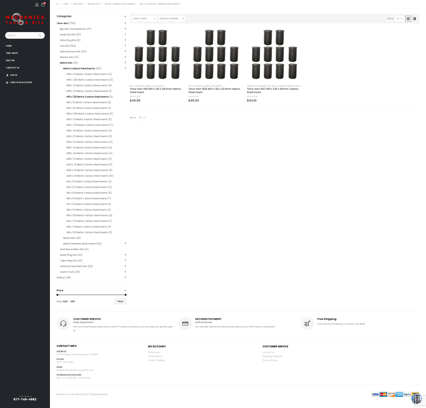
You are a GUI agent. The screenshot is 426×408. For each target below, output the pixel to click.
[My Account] (37, 5)
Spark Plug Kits (68, 255)
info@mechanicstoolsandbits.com (75, 370)
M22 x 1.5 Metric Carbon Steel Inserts (87, 170)
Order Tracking (156, 360)
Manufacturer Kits (70, 51)
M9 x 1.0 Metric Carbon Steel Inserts (87, 226)
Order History (155, 356)
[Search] (40, 35)
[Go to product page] (157, 54)
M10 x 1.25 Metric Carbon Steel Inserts (88, 79)
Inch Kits (64, 46)
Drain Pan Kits (67, 34)
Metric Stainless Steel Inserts (79, 243)
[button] (408, 18)
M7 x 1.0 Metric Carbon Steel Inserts (87, 204)
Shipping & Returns (273, 356)
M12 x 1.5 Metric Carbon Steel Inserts (87, 119)
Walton (10, 60)
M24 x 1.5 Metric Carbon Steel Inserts (87, 175)
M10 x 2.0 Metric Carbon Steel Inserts (87, 91)
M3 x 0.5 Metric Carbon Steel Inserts (87, 181)
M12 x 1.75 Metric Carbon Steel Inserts (88, 125)
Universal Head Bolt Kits (73, 266)
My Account (154, 352)
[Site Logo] (25, 19)
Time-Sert (62, 23)
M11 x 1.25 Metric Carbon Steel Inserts (147, 86)
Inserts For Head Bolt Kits (259, 86)
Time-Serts (12, 53)
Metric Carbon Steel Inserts (79, 68)
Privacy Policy (270, 360)
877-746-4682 (24, 399)
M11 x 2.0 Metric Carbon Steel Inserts (87, 108)
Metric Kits (66, 62)
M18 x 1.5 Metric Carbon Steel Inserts (87, 159)
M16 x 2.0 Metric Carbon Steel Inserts (87, 153)
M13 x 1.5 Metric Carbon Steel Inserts (87, 130)
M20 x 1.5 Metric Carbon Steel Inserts (87, 164)
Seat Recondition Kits (72, 249)
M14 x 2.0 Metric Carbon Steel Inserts (87, 142)
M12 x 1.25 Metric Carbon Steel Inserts (88, 113)
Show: (390, 18)
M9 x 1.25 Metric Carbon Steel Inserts (87, 232)
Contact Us (12, 67)
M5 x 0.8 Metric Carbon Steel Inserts (87, 192)
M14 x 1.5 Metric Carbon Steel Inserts (87, 136)
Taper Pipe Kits (68, 260)
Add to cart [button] (180, 32)
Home (9, 45)
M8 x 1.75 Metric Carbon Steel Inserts (87, 221)
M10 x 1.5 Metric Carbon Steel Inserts (87, 85)
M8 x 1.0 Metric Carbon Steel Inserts (87, 209)
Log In (13, 75)
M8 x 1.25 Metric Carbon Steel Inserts (87, 215)
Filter (120, 301)
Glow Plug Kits (68, 40)
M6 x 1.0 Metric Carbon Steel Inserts (87, 198)
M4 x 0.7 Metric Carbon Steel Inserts (87, 187)
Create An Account (21, 82)
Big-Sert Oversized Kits (73, 29)
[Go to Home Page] (58, 4)
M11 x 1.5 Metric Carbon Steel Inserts (87, 102)
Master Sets (66, 57)
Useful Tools (67, 272)
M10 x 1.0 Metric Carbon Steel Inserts (87, 74)
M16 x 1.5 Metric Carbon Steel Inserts (87, 147)
